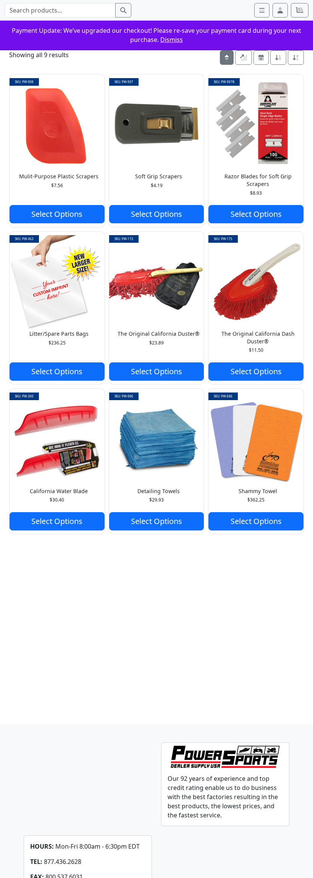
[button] (280, 10)
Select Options (56, 214)
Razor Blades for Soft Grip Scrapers (258, 180)
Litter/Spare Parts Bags (59, 333)
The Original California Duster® (159, 333)
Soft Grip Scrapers (158, 176)
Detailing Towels (158, 491)
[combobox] (60, 10)
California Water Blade (59, 491)
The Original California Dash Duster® (258, 337)
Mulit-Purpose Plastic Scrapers (58, 176)
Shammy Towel (258, 491)
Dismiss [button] (171, 39)
